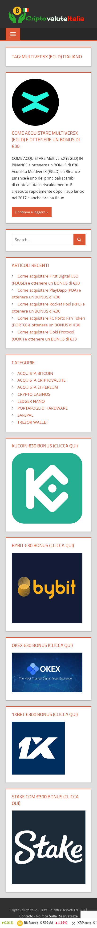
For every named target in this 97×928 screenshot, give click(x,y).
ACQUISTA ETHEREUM (37, 387)
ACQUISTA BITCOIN (35, 373)
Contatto (26, 916)
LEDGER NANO (31, 401)
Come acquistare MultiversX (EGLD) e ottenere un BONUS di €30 (46, 139)
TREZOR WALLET (32, 422)
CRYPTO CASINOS (33, 394)
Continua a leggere (30, 212)
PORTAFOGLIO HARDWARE (42, 408)
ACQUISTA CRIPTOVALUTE (41, 380)
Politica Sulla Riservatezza (57, 916)
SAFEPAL (25, 415)
